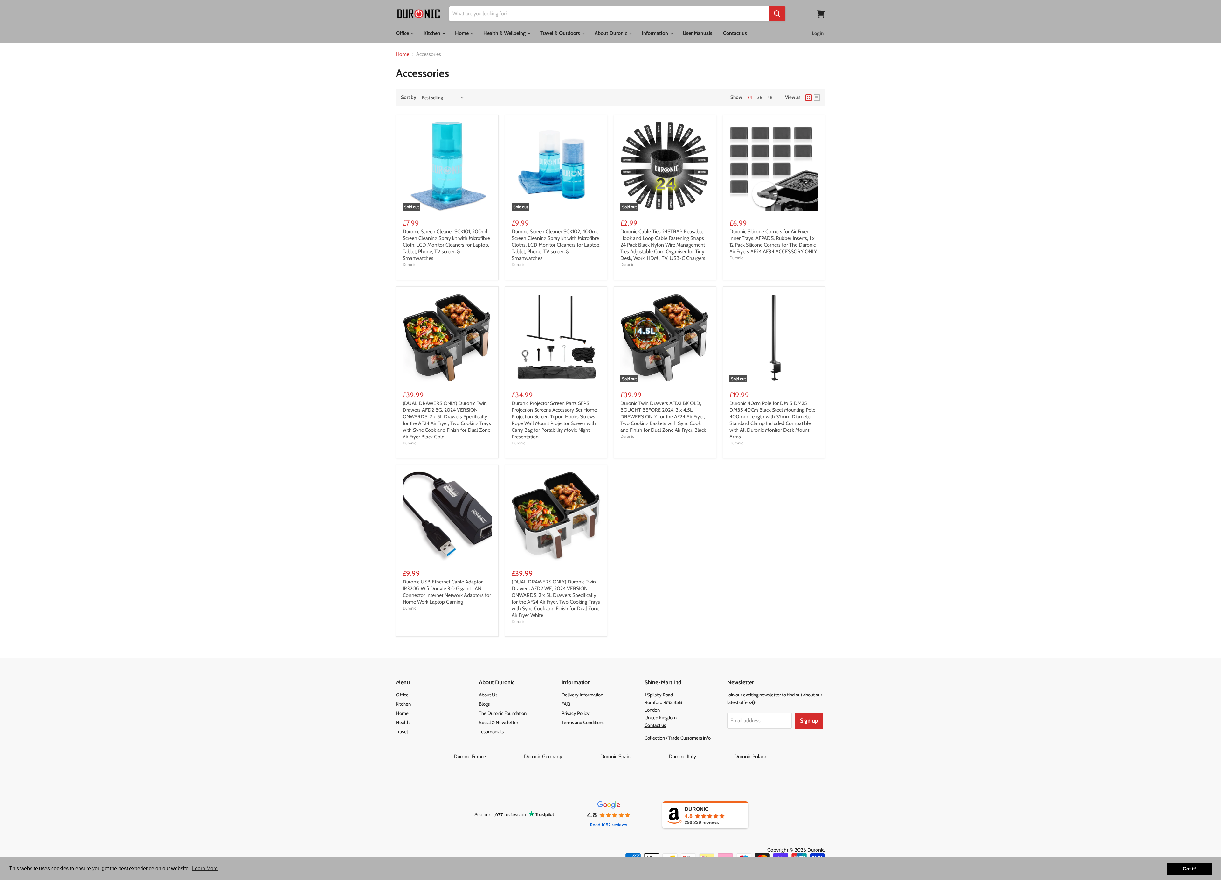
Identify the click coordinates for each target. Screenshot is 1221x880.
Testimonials (491, 732)
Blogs (484, 704)
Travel (402, 732)
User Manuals (697, 33)
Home (462, 33)
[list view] (817, 97)
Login (818, 33)
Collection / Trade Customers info (678, 738)
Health (403, 722)
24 (749, 97)
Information (655, 33)
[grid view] (808, 97)
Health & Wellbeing (505, 33)
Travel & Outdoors (560, 33)
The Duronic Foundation (503, 713)
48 (769, 97)
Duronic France (488, 756)
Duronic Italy (701, 756)
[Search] (777, 13)
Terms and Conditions (583, 722)
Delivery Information (582, 695)
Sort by (408, 97)
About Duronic (611, 33)
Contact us (735, 33)
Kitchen (433, 33)
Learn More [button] (205, 868)
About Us (488, 695)
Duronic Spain (633, 756)
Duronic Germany (561, 756)
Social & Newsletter (498, 722)
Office (403, 33)
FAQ (566, 704)
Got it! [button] (1190, 868)
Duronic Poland (751, 756)
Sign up (809, 720)
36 (759, 97)
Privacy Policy (576, 713)
